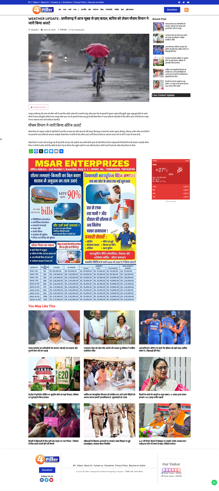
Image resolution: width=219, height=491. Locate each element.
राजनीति (83, 9)
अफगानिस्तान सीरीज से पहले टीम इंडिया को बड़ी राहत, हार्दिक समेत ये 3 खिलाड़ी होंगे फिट (177, 49)
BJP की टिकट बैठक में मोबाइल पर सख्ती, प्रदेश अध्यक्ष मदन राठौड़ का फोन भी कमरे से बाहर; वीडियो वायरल (162, 442)
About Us (45, 2)
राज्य (74, 9)
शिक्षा (102, 9)
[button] (186, 10)
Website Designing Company (112, 471)
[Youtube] (188, 2)
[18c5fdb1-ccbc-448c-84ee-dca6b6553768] (82, 300)
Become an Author (96, 2)
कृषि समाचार (130, 9)
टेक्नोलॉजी (109, 9)
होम (29, 2)
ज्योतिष (116, 9)
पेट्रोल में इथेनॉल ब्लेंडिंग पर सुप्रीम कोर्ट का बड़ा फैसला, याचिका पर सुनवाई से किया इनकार (176, 61)
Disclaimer (67, 2)
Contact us (55, 2)
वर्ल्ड (69, 9)
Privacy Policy (80, 2)
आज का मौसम (172, 201)
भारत (64, 9)
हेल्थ (122, 9)
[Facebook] (179, 2)
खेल (89, 9)
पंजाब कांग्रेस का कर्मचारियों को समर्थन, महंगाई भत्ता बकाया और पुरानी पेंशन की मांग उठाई (175, 26)
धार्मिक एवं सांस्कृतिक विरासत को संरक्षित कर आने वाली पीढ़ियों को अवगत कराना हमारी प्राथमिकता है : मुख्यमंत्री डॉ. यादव (176, 73)
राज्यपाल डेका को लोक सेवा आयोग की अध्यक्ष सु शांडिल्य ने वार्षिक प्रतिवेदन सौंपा (176, 38)
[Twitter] (184, 2)
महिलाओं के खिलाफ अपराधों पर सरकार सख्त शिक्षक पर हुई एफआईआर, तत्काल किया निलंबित (107, 442)
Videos (36, 2)
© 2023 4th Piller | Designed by (88, 471)
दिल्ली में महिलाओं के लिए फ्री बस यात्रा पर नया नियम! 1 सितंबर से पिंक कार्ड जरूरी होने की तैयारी (53, 442)
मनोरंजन (95, 9)
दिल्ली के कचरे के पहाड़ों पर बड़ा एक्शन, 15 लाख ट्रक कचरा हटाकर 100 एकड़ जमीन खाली (176, 84)
